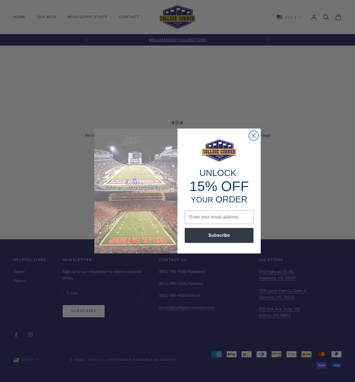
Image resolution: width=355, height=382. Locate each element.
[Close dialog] (253, 135)
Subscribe (219, 235)
